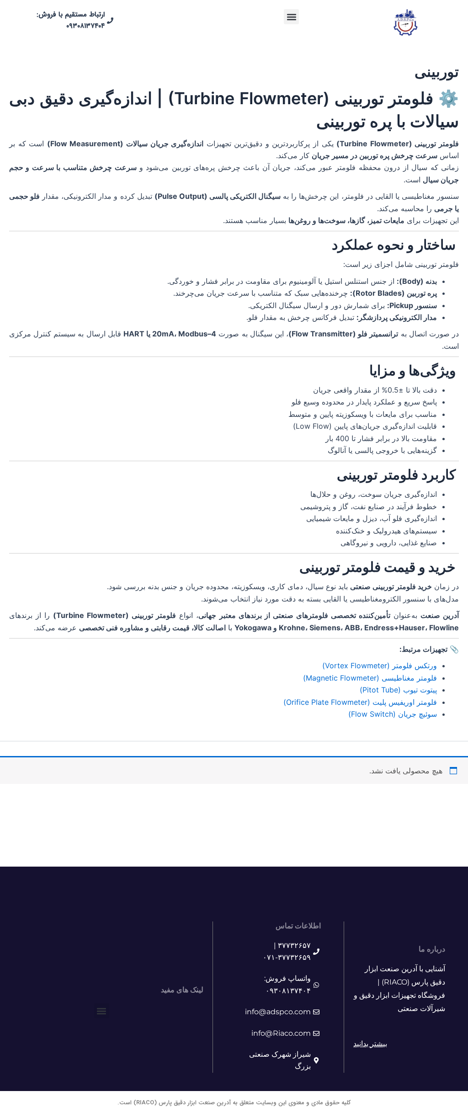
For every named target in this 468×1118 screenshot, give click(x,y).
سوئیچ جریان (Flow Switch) (392, 714)
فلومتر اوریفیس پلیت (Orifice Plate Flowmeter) (360, 702)
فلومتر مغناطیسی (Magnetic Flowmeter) (370, 677)
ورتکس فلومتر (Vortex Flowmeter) (379, 665)
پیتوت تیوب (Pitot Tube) (398, 689)
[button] (291, 16)
